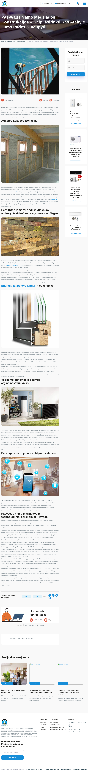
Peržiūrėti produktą (75, 123)
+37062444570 (38, 620)
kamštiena (54, 199)
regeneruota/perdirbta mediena (14, 265)
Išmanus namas (12, 41)
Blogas (42, 727)
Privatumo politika (65, 769)
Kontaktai (43, 729)
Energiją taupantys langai (18, 285)
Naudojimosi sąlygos (52, 769)
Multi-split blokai (54, 722)
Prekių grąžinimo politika (79, 769)
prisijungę (13, 638)
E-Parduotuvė (54, 719)
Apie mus (43, 722)
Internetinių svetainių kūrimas (33, 769)
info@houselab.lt (61, 3)
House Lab (4, 41)
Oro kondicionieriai (55, 724)
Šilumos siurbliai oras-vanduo (58, 729)
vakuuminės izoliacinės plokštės (10, 192)
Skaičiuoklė (43, 724)
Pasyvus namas (21, 41)
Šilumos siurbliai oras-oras (57, 727)
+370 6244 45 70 (48, 3)
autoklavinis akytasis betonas (42, 270)
